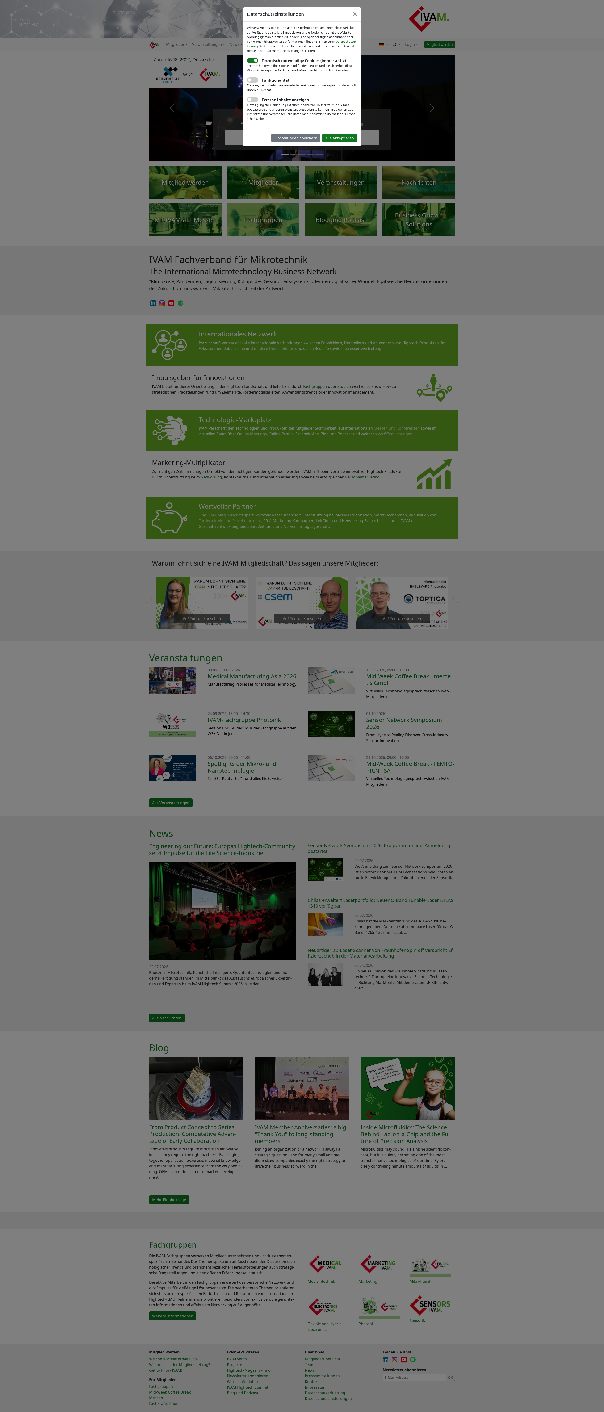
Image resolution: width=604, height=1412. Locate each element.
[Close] (355, 14)
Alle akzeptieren (339, 138)
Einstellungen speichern (295, 138)
